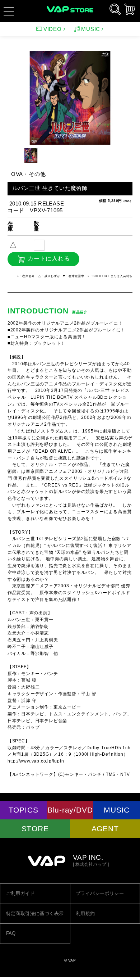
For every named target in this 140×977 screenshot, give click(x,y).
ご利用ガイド (20, 893)
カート (129, 9)
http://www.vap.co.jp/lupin (36, 761)
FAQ (11, 933)
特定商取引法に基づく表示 (35, 913)
